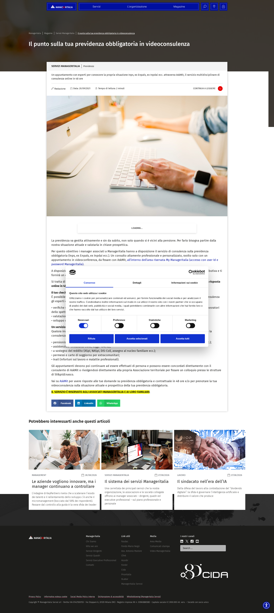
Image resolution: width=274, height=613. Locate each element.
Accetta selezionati (137, 338)
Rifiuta (91, 338)
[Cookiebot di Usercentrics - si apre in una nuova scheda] (191, 272)
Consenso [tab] (89, 282)
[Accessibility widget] (266, 605)
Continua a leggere (204, 88)
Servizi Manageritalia (65, 33)
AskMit (64, 381)
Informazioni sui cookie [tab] (184, 282)
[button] (62, 403)
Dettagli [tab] (137, 282)
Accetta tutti (182, 338)
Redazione (59, 88)
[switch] (119, 325)
